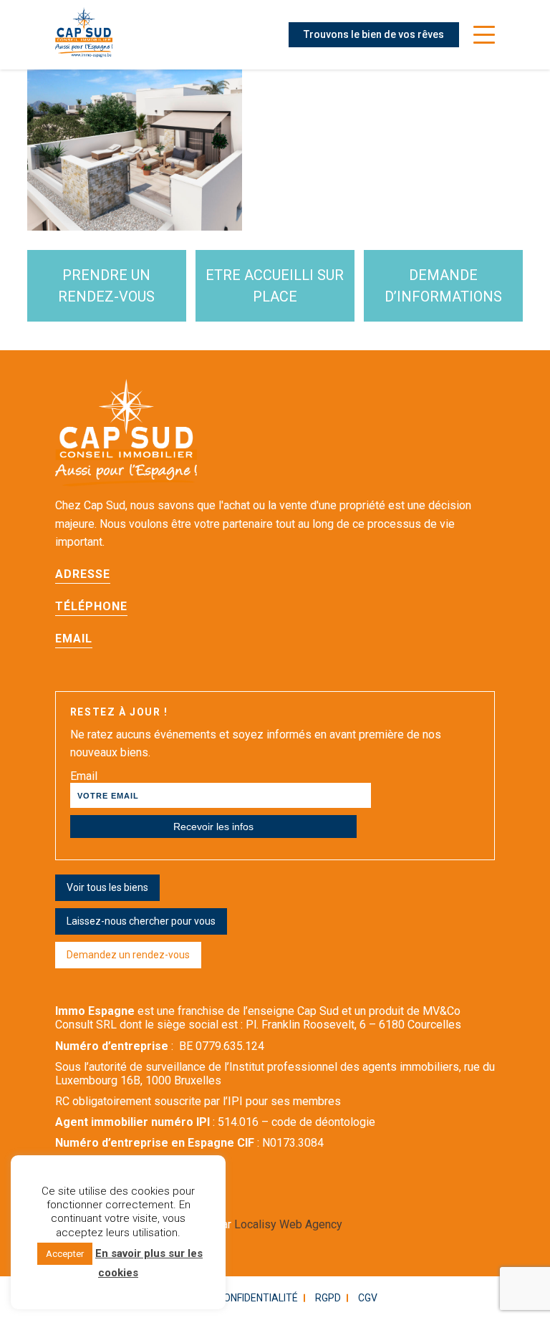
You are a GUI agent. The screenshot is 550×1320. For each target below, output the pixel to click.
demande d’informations (443, 285)
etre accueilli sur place (275, 285)
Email (83, 776)
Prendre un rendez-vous (106, 285)
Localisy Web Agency (288, 1224)
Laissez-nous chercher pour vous (141, 921)
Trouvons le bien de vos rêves (374, 34)
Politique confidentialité (232, 1298)
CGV (367, 1298)
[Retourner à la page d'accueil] (83, 34)
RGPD (328, 1298)
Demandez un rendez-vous (128, 954)
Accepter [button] (65, 1253)
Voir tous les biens (107, 887)
